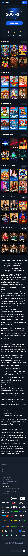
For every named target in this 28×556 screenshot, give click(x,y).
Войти (24, 2)
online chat (12, 491)
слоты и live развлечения (10, 271)
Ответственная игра (7, 479)
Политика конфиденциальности (9, 481)
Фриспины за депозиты (7, 471)
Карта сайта (5, 483)
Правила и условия (6, 477)
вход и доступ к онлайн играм (12, 268)
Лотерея (4, 469)
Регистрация (14, 23)
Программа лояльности (7, 466)
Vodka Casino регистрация (11, 267)
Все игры (24, 41)
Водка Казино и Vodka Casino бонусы (14, 270)
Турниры (4, 468)
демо (5, 55)
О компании (5, 464)
